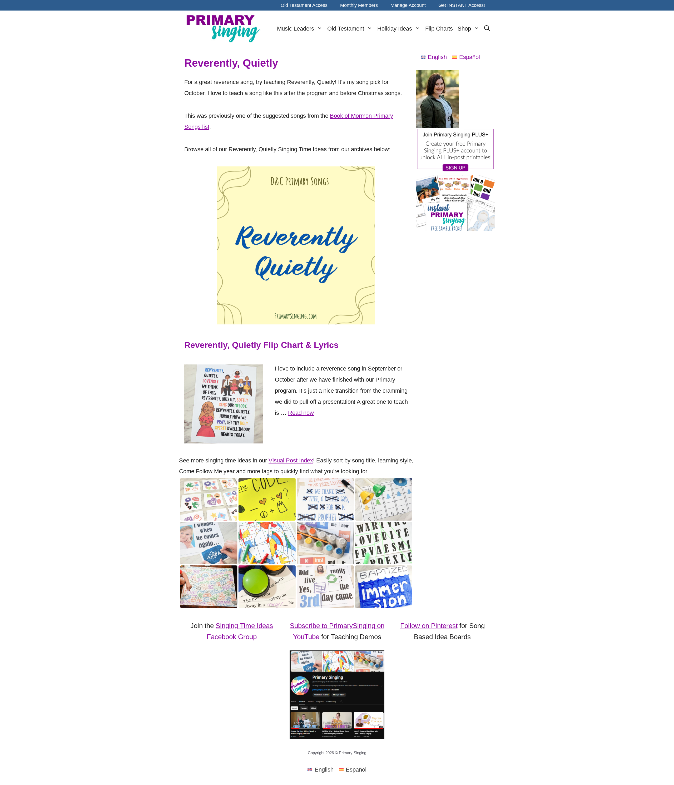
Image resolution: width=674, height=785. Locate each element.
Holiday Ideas (394, 28)
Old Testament (345, 28)
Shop (464, 28)
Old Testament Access (304, 5)
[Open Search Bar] (487, 28)
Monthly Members (359, 5)
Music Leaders (295, 28)
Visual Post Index (291, 460)
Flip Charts (439, 28)
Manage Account (408, 5)
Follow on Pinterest (429, 626)
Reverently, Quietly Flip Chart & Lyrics (261, 345)
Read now (301, 412)
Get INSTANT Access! (461, 5)
